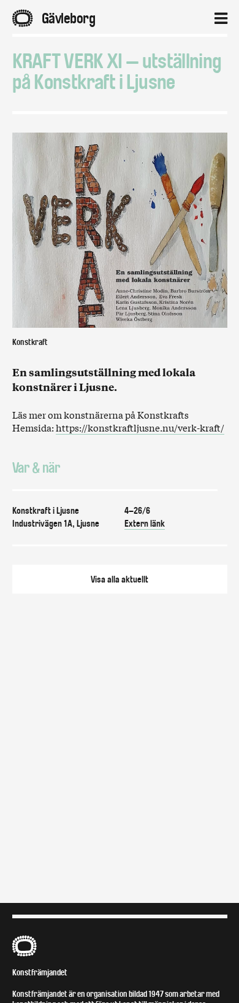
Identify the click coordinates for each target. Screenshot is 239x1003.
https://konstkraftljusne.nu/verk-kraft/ (140, 427)
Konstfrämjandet (39, 972)
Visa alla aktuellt (119, 579)
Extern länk (144, 523)
